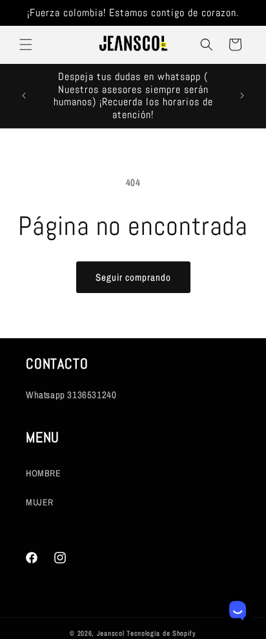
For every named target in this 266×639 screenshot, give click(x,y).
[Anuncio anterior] (24, 95)
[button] (26, 44)
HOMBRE (43, 473)
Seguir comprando (133, 277)
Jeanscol (112, 633)
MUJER (40, 502)
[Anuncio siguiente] (242, 95)
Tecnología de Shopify (161, 633)
